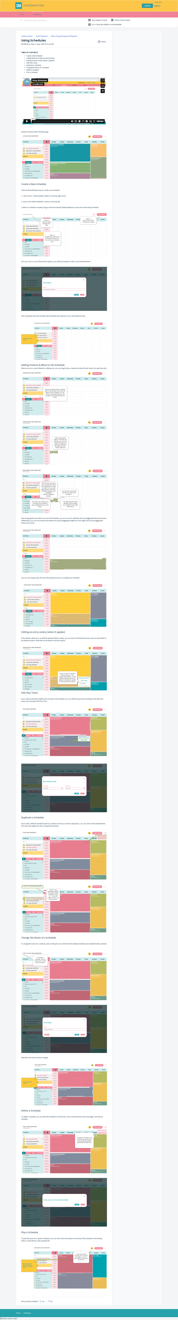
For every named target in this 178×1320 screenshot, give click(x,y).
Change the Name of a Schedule (37, 67)
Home (22, 14)
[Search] (21, 20)
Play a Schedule (32, 72)
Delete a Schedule (32, 70)
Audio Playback (42, 36)
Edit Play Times (31, 63)
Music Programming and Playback (64, 36)
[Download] (84, 649)
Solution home (27, 36)
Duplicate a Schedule (33, 65)
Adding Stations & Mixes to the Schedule (40, 58)
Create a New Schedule (34, 56)
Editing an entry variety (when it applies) (40, 60)
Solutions (38, 14)
